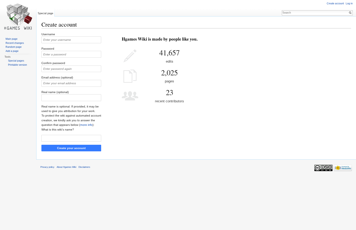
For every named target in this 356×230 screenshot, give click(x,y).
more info (86, 124)
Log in (349, 3)
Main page (12, 38)
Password (47, 48)
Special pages (16, 60)
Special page (45, 13)
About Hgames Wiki (66, 167)
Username (48, 34)
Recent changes (15, 43)
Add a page (12, 51)
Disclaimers (84, 167)
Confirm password (53, 63)
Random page (14, 47)
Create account (335, 3)
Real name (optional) (55, 92)
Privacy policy (47, 167)
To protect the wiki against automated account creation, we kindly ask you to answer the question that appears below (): (71, 120)
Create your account (71, 148)
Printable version (17, 64)
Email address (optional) (57, 77)
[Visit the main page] (18, 16)
